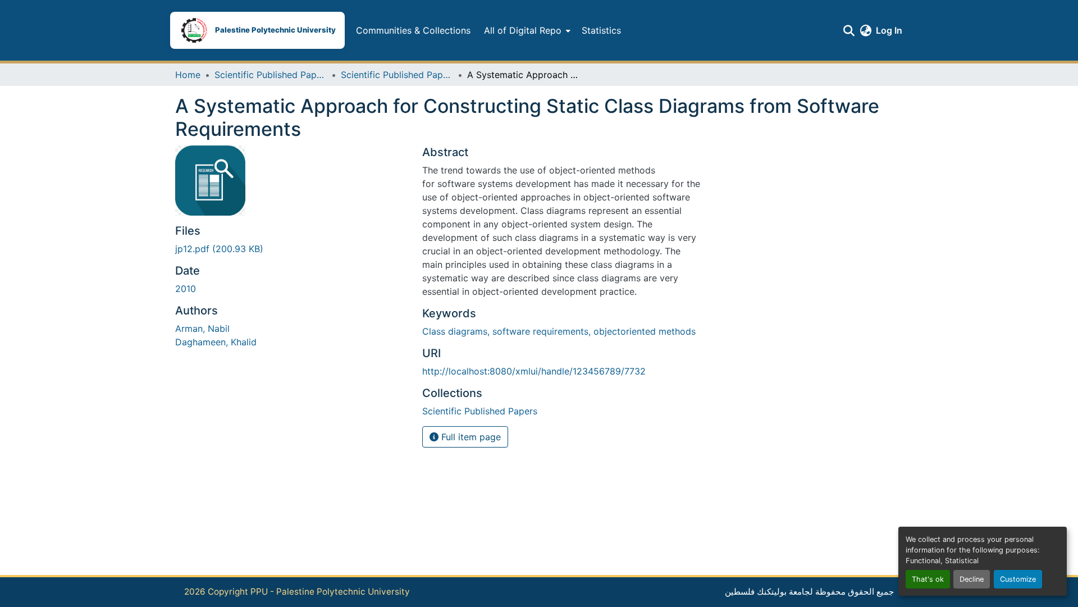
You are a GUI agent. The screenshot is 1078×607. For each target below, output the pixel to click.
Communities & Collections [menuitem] (413, 30)
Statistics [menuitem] (601, 30)
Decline (972, 579)
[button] (257, 30)
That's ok (928, 579)
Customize (1018, 579)
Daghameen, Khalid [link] (216, 342)
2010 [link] (185, 288)
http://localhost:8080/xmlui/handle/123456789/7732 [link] (534, 371)
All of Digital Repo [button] (522, 30)
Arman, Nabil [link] (202, 328)
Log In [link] (889, 30)
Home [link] (187, 74)
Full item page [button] (469, 436)
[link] (292, 248)
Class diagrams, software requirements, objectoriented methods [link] (559, 331)
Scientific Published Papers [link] (270, 74)
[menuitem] (526, 30)
